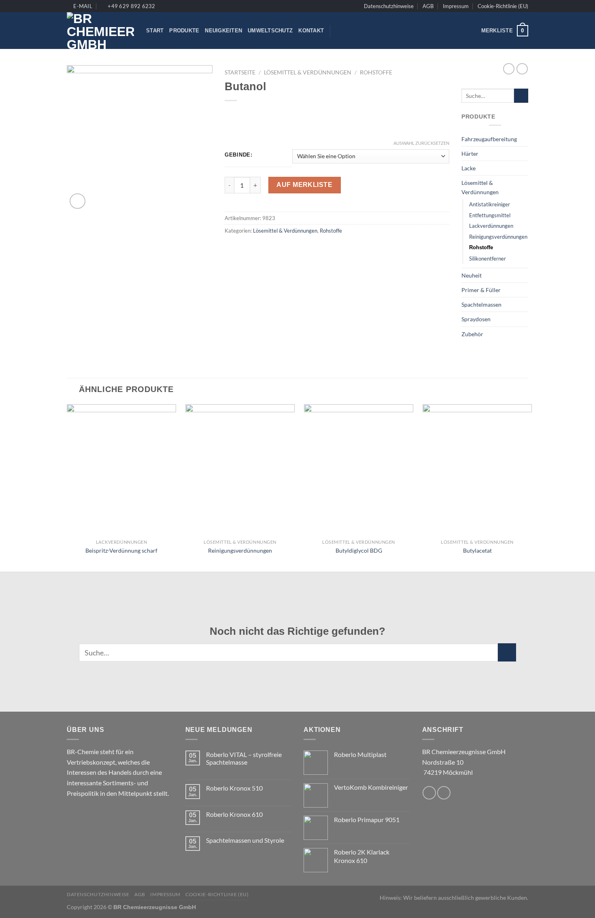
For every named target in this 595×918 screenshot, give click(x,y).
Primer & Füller (481, 289)
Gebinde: (239, 155)
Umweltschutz (270, 31)
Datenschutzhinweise (389, 6)
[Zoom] (77, 201)
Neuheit (471, 275)
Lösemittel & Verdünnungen (307, 72)
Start (155, 31)
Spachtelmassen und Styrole (245, 840)
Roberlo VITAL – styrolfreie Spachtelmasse (244, 758)
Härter (469, 153)
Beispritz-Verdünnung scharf (121, 550)
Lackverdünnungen (491, 226)
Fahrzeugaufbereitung (489, 139)
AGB (428, 6)
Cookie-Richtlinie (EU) (503, 6)
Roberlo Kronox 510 (234, 788)
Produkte (184, 31)
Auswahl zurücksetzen (421, 143)
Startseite (240, 72)
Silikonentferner (487, 258)
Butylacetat (477, 550)
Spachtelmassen (481, 304)
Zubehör (472, 334)
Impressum (456, 6)
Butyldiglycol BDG (359, 550)
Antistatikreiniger (489, 204)
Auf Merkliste (304, 184)
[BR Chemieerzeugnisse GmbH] (100, 30)
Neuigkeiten (223, 31)
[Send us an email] (429, 792)
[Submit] (521, 96)
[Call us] (443, 792)
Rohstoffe (376, 72)
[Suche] (339, 30)
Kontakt (311, 31)
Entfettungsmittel (489, 215)
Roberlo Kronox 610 (234, 814)
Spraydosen (476, 319)
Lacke (468, 168)
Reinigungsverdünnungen (498, 236)
